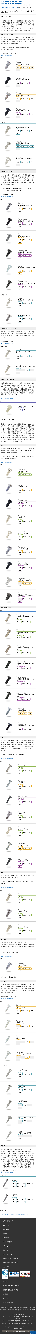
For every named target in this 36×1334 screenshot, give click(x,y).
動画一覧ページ (7, 1254)
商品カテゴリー (7, 1225)
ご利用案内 (6, 1237)
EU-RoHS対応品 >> (7, 55)
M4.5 (32, 356)
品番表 (5, 1233)
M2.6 (22, 67)
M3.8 (28, 1184)
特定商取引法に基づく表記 (10, 1290)
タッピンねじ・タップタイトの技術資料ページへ (15, 1214)
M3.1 (18, 1184)
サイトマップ (7, 1298)
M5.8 (23, 1186)
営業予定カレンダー (9, 1221)
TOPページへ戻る (8, 1302)
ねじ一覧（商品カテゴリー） (11, 7)
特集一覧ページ (7, 1250)
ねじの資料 (6, 1267)
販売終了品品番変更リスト (12, 1258)
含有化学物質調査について (10, 1262)
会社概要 (5, 1294)
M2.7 (14, 1184)
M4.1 (32, 1184)
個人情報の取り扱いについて (11, 1285)
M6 (18, 1013)
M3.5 (22, 356)
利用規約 (5, 1281)
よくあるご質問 (7, 1242)
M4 (32, 67)
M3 (27, 67)
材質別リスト (7, 1229)
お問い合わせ (7, 1246)
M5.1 (18, 1186)
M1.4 (18, 621)
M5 (18, 133)
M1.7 (23, 621)
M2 (18, 67)
